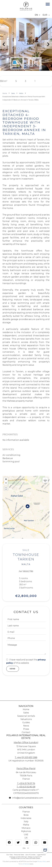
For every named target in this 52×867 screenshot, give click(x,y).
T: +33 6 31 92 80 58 (26, 786)
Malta (21, 93)
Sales (13, 93)
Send (13, 669)
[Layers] (45, 480)
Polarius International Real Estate (26, 737)
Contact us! (46, 850)
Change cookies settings (18, 857)
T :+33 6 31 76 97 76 (26, 783)
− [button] (6, 483)
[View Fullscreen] (6, 488)
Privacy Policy (42, 861)
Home (5, 93)
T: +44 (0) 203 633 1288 (26, 757)
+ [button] (6, 479)
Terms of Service (23, 864)
